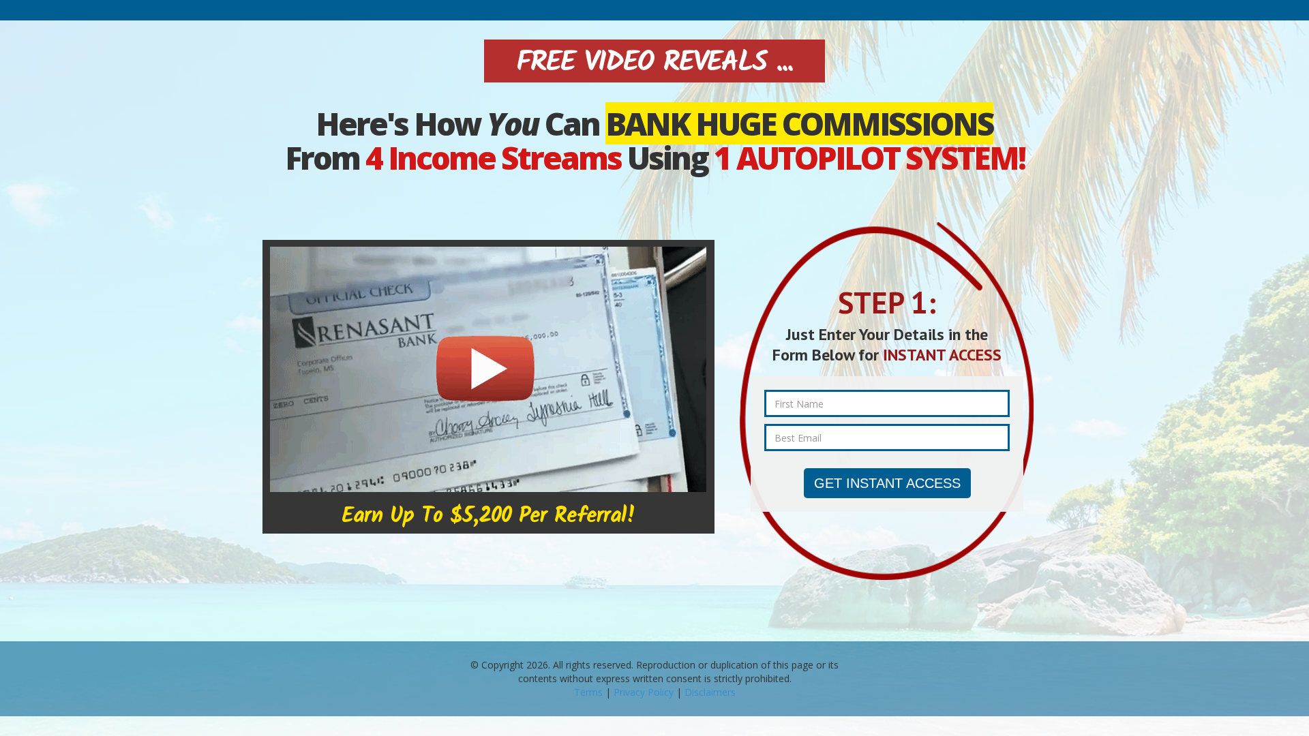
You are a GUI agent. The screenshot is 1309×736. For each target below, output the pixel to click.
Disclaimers (710, 692)
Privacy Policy (644, 692)
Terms (588, 692)
